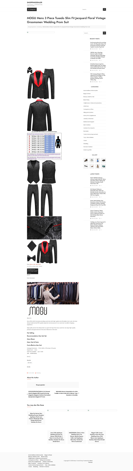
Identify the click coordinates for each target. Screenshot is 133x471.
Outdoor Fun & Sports (89, 128)
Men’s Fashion (32, 463)
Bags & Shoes (87, 93)
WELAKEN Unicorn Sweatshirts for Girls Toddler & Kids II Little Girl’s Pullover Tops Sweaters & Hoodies (66, 393)
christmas (86, 106)
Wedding (38, 373)
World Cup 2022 (87, 150)
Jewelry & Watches (88, 118)
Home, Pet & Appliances (89, 115)
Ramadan (86, 131)
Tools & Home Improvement (90, 134)
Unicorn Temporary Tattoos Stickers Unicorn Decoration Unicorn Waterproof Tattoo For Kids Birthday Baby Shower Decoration (97, 213)
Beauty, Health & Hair (88, 96)
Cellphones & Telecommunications (92, 103)
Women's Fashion (87, 146)
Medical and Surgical (88, 121)
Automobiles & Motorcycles (90, 90)
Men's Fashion (87, 125)
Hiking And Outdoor (88, 112)
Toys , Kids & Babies (88, 137)
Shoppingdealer (34, 2)
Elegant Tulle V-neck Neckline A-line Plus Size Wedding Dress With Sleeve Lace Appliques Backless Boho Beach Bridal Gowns (97, 437)
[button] (85, 160)
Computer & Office (88, 109)
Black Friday (86, 100)
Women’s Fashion (44, 466)
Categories (32, 9)
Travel (85, 140)
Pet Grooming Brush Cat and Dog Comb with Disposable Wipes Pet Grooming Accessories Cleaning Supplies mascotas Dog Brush (98, 45)
